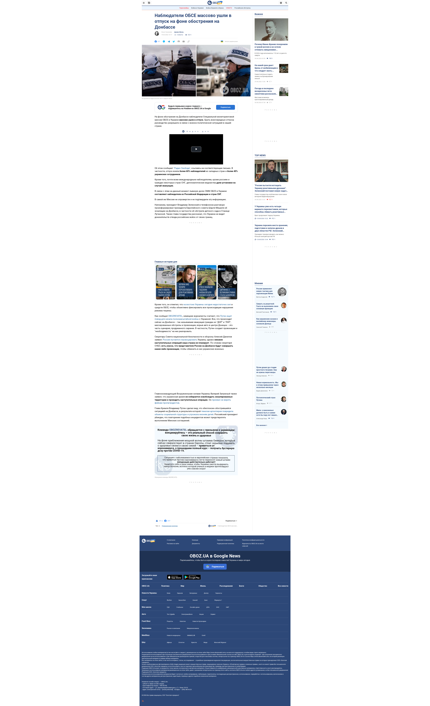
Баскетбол (182, 600)
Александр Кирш (261, 418)
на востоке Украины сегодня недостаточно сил (207, 304)
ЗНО (217, 607)
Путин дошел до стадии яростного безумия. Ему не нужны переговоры (266, 369)
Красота (194, 642)
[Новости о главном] (212, 526)
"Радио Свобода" (182, 168)
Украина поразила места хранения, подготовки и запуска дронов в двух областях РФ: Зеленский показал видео (271, 228)
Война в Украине (197, 8)
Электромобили (186, 614)
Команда (195, 540)
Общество (262, 586)
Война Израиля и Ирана (215, 8)
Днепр (206, 593)
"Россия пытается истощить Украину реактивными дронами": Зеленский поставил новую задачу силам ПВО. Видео (271, 188)
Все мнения (261, 425)
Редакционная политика (170, 526)
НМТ (227, 607)
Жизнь (203, 586)
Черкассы (218, 593)
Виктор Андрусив (261, 297)
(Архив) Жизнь (179, 32)
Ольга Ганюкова (166, 32)
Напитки (183, 621)
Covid (203, 635)
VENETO (229, 8)
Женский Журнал (220, 642)
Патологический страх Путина (265, 399)
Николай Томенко (262, 327)
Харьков (180, 593)
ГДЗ (168, 607)
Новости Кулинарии (199, 621)
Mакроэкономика (193, 628)
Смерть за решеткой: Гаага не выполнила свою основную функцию (267, 306)
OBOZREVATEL (175, 316)
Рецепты (170, 621)
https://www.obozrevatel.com (215, 652)
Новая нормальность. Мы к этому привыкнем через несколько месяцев (267, 384)
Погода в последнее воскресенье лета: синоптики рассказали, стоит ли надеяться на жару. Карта (265, 91)
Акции (201, 614)
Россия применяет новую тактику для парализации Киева (264, 291)
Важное (259, 14)
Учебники (179, 607)
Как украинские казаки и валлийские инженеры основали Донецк (267, 321)
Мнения (259, 283)
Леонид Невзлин (261, 376)
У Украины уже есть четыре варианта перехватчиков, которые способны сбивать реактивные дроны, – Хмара (271, 209)
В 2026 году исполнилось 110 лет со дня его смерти (271, 54)
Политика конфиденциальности (253, 540)
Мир (182, 586)
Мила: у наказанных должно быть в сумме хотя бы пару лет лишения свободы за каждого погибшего (267, 412)
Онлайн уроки (195, 607)
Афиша (169, 642)
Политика (165, 586)
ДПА (207, 607)
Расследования (226, 586)
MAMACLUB (191, 635)
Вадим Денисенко (262, 391)
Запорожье (193, 593)
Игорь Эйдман (261, 403)
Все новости (283, 586)
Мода (205, 642)
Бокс (206, 600)
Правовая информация (225, 540)
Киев (168, 593)
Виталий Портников (262, 312)
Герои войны (184, 8)
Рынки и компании (173, 628)
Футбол (169, 600)
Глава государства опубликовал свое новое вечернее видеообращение (271, 195)
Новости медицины (173, 635)
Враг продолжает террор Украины (267, 215)
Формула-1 (218, 600)
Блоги (241, 586)
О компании (171, 540)
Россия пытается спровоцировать (180, 339)
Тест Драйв (171, 614)
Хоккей (195, 600)
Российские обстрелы (242, 8)
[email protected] (167, 689)
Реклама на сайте (173, 543)
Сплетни (181, 642)
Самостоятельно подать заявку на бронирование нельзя (264, 76)
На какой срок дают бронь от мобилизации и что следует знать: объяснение (266, 68)
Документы (196, 543)
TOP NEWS (260, 155)
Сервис (213, 614)
